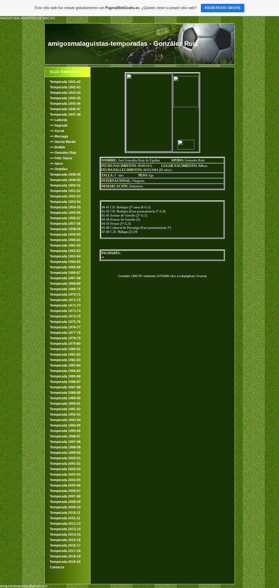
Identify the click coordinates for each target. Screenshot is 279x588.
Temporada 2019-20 (65, 562)
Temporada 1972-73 (65, 305)
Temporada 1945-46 (65, 104)
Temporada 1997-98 (65, 442)
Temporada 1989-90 (65, 398)
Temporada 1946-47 (65, 109)
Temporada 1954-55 (65, 207)
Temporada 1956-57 (65, 218)
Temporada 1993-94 (65, 420)
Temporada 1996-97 (65, 436)
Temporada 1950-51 (65, 185)
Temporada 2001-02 (65, 464)
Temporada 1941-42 (65, 82)
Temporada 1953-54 (65, 202)
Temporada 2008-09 (65, 502)
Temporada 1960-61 (65, 240)
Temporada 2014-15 (65, 534)
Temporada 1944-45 (65, 98)
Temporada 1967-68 (65, 278)
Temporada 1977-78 (65, 333)
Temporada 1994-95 (65, 425)
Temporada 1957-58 (65, 224)
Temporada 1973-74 (65, 311)
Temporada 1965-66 (65, 267)
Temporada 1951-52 (65, 191)
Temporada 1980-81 (65, 349)
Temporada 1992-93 (65, 414)
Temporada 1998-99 (65, 447)
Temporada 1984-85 (65, 371)
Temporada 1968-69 (65, 284)
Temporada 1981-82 (65, 354)
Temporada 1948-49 (65, 174)
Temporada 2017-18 (65, 551)
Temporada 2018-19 (65, 556)
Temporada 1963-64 (65, 256)
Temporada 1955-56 (65, 213)
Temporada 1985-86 (65, 376)
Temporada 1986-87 (65, 382)
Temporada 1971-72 (65, 300)
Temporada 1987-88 (65, 387)
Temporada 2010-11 (65, 513)
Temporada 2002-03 (65, 469)
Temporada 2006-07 (65, 491)
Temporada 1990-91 (65, 404)
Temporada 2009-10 (65, 507)
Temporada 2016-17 (65, 545)
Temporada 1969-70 (65, 289)
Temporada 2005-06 (65, 485)
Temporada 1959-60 (65, 234)
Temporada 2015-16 (65, 540)
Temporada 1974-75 (65, 316)
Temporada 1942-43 (65, 87)
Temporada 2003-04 (65, 474)
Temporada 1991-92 (65, 409)
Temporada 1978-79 (65, 338)
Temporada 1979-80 (65, 344)
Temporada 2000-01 (65, 458)
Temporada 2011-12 (65, 518)
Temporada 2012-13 (65, 524)
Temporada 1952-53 (65, 196)
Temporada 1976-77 (65, 327)
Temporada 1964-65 (65, 262)
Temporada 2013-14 (65, 529)
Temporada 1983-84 (65, 365)
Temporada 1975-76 (65, 322)
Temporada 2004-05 (65, 480)
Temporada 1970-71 (65, 294)
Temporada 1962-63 (65, 251)
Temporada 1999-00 (65, 453)
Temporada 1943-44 (65, 93)
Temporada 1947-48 (65, 114)
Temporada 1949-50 (65, 180)
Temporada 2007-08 (65, 496)
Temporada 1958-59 (65, 229)
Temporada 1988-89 (65, 393)
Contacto (57, 567)
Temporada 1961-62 (65, 245)
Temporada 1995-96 (65, 431)
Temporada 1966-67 (65, 273)
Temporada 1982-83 (65, 360)
